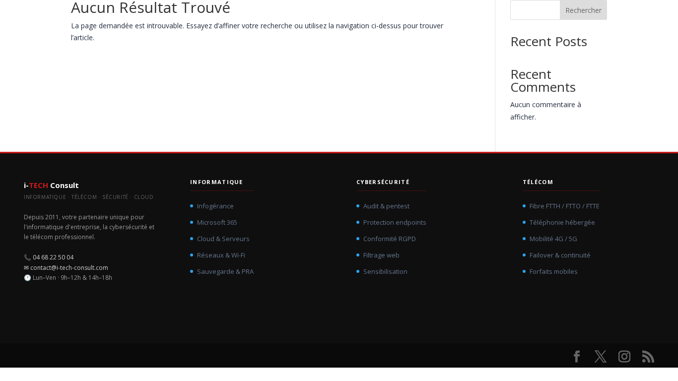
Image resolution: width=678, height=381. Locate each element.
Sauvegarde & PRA (225, 271)
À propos (551, 17)
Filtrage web (381, 255)
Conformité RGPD (389, 238)
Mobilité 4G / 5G (553, 238)
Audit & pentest (386, 205)
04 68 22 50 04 (53, 257)
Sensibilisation (385, 271)
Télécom (497, 17)
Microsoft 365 (217, 222)
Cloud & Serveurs (223, 238)
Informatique (368, 17)
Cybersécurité (436, 17)
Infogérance (215, 205)
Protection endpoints (394, 222)
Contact (611, 17)
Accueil (310, 17)
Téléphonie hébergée (562, 222)
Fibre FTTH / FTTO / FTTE (565, 205)
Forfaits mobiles (554, 271)
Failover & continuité (560, 255)
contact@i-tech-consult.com (69, 267)
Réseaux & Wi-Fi (221, 255)
